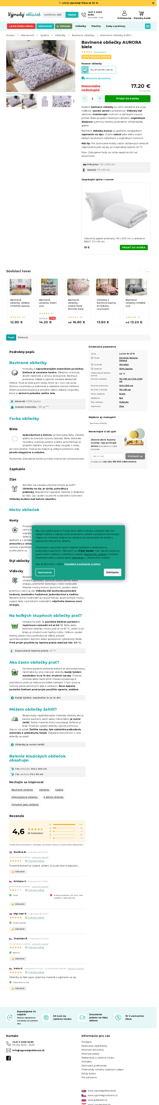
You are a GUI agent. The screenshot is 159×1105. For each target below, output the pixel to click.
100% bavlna (126, 369)
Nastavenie (45, 572)
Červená (123, 358)
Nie (121, 398)
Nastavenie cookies (95, 554)
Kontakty (87, 1061)
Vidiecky (124, 402)
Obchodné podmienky (94, 1065)
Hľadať (72, 14)
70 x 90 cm (125, 389)
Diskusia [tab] (23, 337)
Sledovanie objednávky (94, 1045)
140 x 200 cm (126, 385)
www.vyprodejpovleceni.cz (103, 1095)
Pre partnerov (89, 1077)
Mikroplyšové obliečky (24, 797)
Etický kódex (89, 1073)
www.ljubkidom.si (97, 1100)
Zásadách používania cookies (82, 564)
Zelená (123, 360)
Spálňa (59, 789)
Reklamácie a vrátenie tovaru (98, 1057)
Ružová (133, 358)
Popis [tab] (11, 337)
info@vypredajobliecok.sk (28, 1050)
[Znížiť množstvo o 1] (85, 98)
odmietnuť (78, 557)
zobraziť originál (40, 857)
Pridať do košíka (127, 98)
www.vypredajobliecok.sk (102, 1090)
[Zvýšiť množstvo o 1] (100, 98)
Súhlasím (112, 572)
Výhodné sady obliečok (25, 804)
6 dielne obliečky (54, 797)
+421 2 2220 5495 (23, 1042)
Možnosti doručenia (98, 78)
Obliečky (44, 789)
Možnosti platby (91, 1053)
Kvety (122, 394)
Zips (121, 406)
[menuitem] (21, 26)
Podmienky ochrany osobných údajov (103, 1069)
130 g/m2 (124, 364)
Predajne (87, 1042)
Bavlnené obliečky (22, 789)
